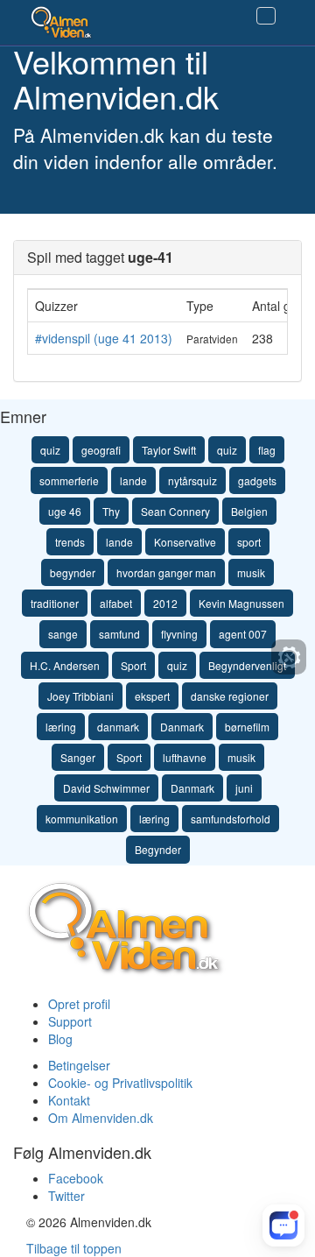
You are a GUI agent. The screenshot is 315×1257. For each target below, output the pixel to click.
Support (70, 1021)
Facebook (75, 1178)
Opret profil (79, 1004)
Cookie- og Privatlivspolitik (120, 1082)
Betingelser (79, 1065)
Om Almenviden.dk (100, 1117)
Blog (60, 1039)
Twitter (66, 1195)
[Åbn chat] (283, 1225)
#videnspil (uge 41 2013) (103, 338)
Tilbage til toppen (74, 1248)
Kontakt (69, 1100)
